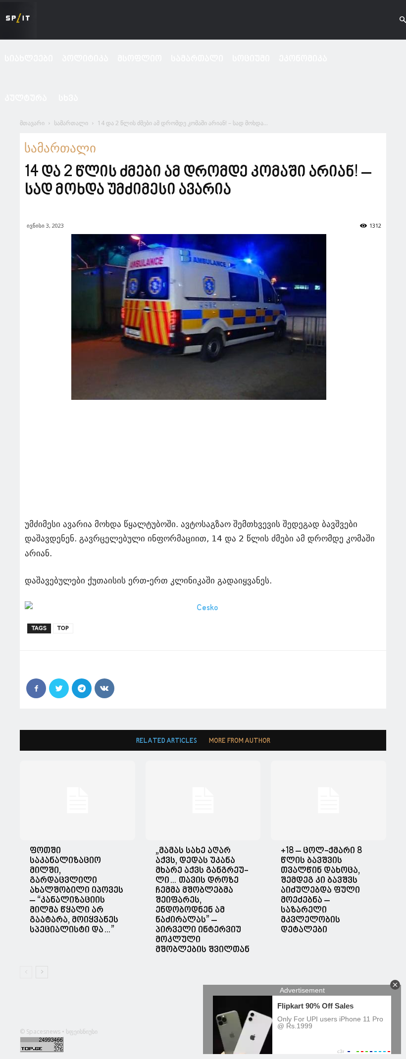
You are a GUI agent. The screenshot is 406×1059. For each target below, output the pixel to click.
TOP (63, 628)
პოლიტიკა (85, 59)
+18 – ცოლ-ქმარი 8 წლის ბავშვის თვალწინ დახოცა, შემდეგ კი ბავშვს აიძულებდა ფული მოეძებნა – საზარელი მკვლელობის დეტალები (321, 890)
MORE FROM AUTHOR (239, 741)
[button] (394, 20)
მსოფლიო (139, 59)
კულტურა (25, 99)
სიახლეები (28, 59)
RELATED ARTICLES (166, 741)
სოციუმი (251, 59)
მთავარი (32, 123)
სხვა (68, 99)
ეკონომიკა (303, 59)
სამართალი (197, 59)
